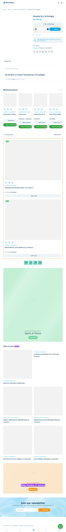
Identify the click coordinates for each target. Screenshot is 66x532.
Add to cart (56, 29)
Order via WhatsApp (49, 24)
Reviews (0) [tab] (8, 61)
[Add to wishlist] (33, 34)
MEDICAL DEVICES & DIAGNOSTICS (11, 417)
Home (4, 9)
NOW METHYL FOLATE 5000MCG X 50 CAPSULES (17, 459)
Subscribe (45, 510)
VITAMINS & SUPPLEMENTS (19, 9)
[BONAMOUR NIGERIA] (8, 2)
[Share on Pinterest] (40, 51)
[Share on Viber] (48, 51)
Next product (57, 134)
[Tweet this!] (37, 51)
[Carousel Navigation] (60, 90)
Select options (26, 122)
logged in (14, 79)
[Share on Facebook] (34, 51)
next (62, 90)
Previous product (9, 134)
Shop (9, 9)
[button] (48, 24)
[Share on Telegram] (51, 51)
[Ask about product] (40, 34)
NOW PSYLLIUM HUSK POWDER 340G (14, 383)
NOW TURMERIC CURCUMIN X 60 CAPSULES (46, 459)
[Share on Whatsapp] (46, 51)
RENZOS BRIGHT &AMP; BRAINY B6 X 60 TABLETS (19, 247)
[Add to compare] (37, 34)
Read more (11, 120)
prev (59, 90)
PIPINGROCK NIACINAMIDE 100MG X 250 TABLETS (19, 188)
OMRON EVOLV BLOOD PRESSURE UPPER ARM (47, 420)
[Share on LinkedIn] (43, 51)
